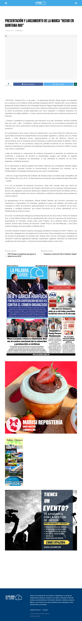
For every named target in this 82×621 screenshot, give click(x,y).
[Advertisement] (41, 12)
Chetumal (19, 30)
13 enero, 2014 (9, 30)
